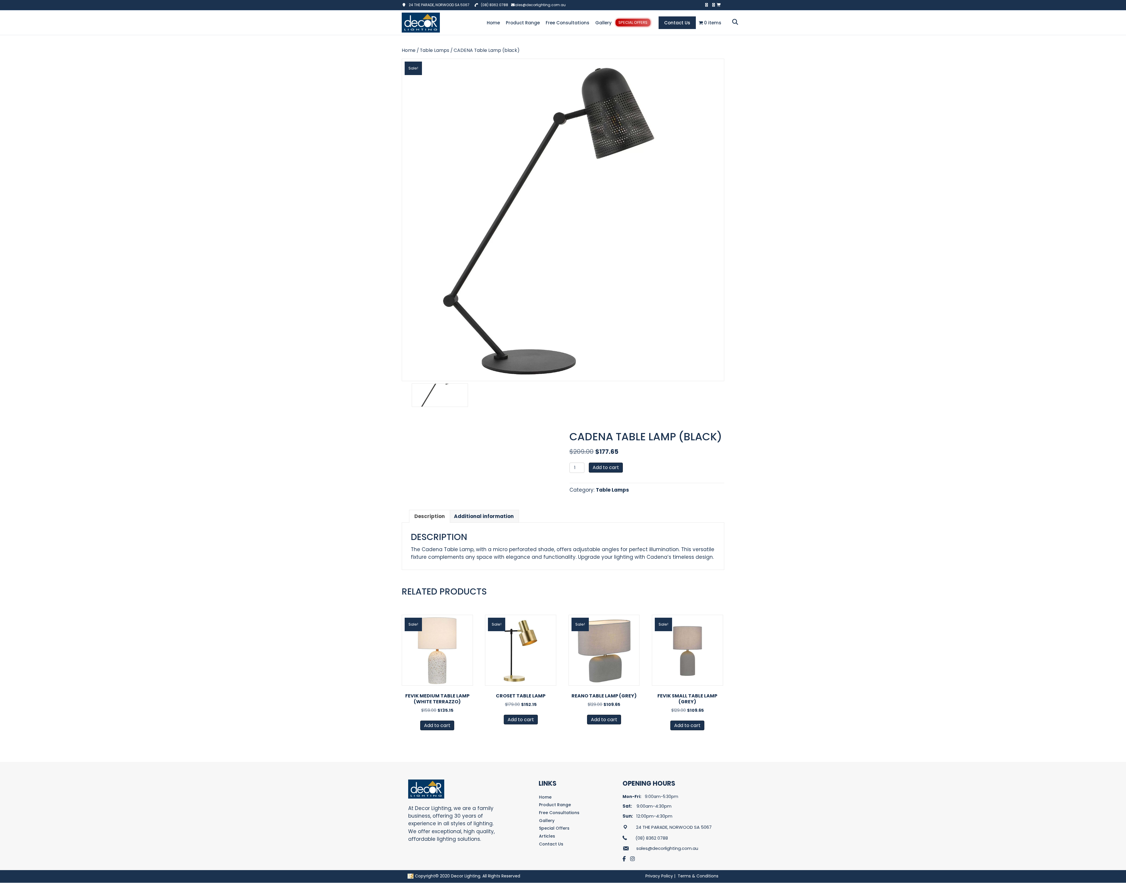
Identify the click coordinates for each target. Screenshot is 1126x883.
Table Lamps (434, 50)
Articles (547, 836)
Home (493, 23)
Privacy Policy (659, 876)
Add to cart (606, 467)
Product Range (523, 23)
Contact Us (677, 23)
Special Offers (632, 22)
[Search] (733, 22)
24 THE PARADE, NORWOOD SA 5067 (437, 4)
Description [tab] (429, 516)
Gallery (603, 23)
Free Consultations (567, 23)
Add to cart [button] (437, 725)
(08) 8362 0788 (494, 4)
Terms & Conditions (698, 876)
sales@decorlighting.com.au (539, 4)
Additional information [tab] (484, 516)
